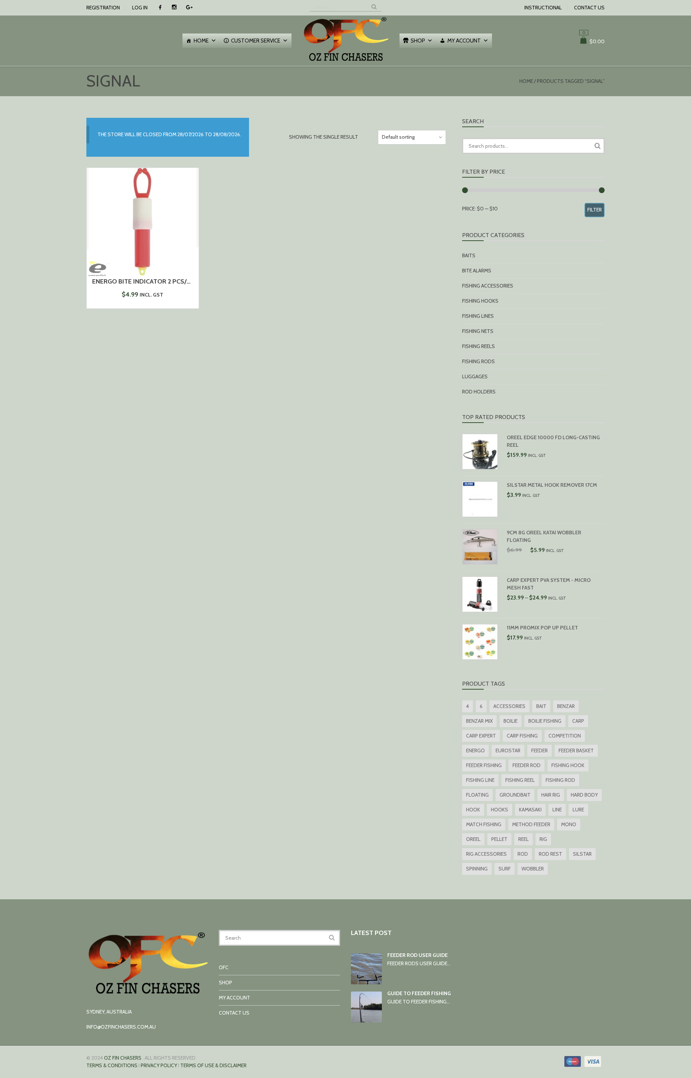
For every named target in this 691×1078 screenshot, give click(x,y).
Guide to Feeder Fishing (419, 993)
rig (543, 839)
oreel (473, 839)
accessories (509, 706)
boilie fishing (544, 721)
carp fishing (522, 735)
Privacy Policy (159, 1065)
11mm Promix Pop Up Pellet (542, 627)
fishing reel (520, 780)
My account (464, 40)
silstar (582, 854)
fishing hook (567, 765)
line (557, 809)
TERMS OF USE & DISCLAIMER (213, 1065)
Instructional (543, 7)
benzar (566, 706)
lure (578, 809)
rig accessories (486, 854)
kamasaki (530, 809)
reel (523, 839)
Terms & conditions (111, 1065)
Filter (594, 209)
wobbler (532, 868)
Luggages (475, 376)
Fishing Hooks (480, 301)
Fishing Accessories (487, 285)
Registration (103, 7)
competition (564, 735)
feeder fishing (484, 765)
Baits (468, 255)
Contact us (589, 7)
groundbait (515, 795)
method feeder (531, 824)
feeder (539, 750)
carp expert (481, 735)
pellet (499, 839)
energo (475, 750)
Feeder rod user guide (417, 955)
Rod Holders (479, 391)
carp (578, 721)
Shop (418, 40)
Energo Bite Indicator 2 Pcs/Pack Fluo (156, 281)
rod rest (550, 854)
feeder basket (576, 750)
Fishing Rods (478, 361)
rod (523, 854)
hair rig (550, 795)
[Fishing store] (345, 62)
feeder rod (526, 765)
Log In (140, 7)
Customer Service (255, 40)
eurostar (508, 750)
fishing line (480, 780)
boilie (510, 721)
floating (477, 795)
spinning (477, 868)
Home (201, 40)
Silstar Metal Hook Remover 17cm (552, 485)
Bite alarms (476, 270)
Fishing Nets (477, 331)
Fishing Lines (478, 316)
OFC (224, 967)
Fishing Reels (478, 346)
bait (541, 706)
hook (473, 809)
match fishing (483, 824)
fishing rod (560, 780)
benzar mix (479, 721)
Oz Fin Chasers (122, 1058)
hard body (584, 795)
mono (568, 824)
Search (597, 146)
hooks (499, 809)
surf (504, 868)
